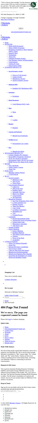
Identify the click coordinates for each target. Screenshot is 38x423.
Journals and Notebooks (15, 132)
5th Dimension (17, 197)
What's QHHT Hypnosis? (17, 48)
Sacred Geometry (14, 178)
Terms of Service (10, 341)
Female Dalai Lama (18, 222)
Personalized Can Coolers (20, 143)
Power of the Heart (18, 238)
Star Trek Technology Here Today (23, 201)
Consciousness (13, 62)
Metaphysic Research (15, 199)
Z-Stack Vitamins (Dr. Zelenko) (18, 155)
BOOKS (7, 164)
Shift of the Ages (17, 188)
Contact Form (9, 330)
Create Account (13, 295)
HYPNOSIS (8, 44)
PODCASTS (9, 171)
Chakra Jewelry (17, 77)
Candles (11, 116)
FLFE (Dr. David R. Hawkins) (18, 158)
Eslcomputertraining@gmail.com (15, 329)
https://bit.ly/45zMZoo (8, 19)
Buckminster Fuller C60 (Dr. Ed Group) (21, 160)
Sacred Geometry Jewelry (16, 71)
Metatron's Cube (17, 180)
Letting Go (15, 187)
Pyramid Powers (17, 215)
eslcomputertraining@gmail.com (21, 32)
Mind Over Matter (18, 194)
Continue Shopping (11, 279)
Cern (13, 213)
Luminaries (12, 217)
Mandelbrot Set (17, 211)
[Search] (24, 297)
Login (6, 295)
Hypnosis (8, 332)
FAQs (6, 336)
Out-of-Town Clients (15, 65)
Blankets (11, 124)
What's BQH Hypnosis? (16, 46)
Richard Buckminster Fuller (21, 218)
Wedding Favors (13, 139)
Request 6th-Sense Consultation (18, 247)
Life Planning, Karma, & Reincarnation (21, 60)
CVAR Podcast (13, 174)
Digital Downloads (14, 100)
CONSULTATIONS (11, 241)
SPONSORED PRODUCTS (14, 153)
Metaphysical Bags (18, 151)
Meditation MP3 (13, 84)
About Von (12, 57)
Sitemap (7, 339)
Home (6, 42)
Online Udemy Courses (16, 167)
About (7, 334)
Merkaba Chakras (14, 403)
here (9, 319)
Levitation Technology (19, 210)
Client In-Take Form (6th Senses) (19, 250)
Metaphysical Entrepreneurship (18, 252)
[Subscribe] (20, 391)
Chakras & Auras (14, 64)
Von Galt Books (14, 165)
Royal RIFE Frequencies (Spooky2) (20, 157)
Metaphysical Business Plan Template (20, 254)
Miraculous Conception (19, 224)
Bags (10, 147)
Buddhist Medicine (18, 233)
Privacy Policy (9, 337)
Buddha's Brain (17, 190)
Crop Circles (16, 208)
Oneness (15, 236)
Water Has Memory (18, 206)
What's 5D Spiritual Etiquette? (18, 243)
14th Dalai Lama (17, 225)
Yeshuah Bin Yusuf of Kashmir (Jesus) (24, 220)
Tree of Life (16, 181)
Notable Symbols (14, 227)
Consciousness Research (16, 185)
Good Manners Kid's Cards (20, 104)
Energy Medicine (14, 229)
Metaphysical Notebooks (20, 136)
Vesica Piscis (16, 183)
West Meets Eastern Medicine (21, 234)
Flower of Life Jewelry (19, 75)
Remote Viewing (17, 204)
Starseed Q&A (13, 53)
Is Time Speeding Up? (19, 202)
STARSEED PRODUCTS (13, 67)
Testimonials (12, 55)
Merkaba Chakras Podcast (17, 172)
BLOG (7, 176)
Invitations (12, 92)
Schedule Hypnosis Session (17, 58)
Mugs (10, 108)
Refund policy (9, 343)
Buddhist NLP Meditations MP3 (22, 88)
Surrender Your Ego (18, 192)
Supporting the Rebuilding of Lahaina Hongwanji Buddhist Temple (20, 256)
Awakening (16, 240)
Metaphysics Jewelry (18, 79)
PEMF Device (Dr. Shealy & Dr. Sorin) (21, 162)
